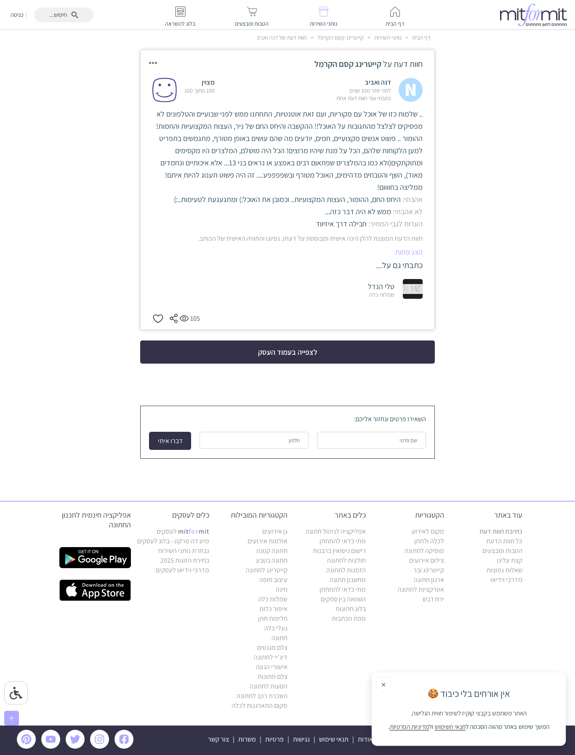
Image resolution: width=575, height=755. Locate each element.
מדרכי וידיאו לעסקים (182, 570)
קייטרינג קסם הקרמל (340, 37)
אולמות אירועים (268, 541)
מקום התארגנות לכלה (260, 705)
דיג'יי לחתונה (271, 657)
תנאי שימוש (334, 739)
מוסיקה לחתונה (424, 550)
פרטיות (274, 739)
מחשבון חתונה (348, 579)
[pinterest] (28, 746)
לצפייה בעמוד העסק (287, 352)
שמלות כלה (273, 599)
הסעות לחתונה (269, 686)
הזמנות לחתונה (346, 570)
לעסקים (183, 531)
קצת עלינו (509, 560)
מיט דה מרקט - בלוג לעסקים (173, 541)
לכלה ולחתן (429, 541)
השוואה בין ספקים (343, 599)
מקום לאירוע (428, 531)
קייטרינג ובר (428, 570)
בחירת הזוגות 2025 (184, 560)
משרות (247, 739)
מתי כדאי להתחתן (342, 541)
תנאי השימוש (450, 727)
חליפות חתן (273, 618)
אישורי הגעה (272, 666)
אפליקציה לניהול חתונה (336, 531)
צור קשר (218, 739)
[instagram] (101, 746)
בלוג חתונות (350, 608)
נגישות (301, 739)
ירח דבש (433, 599)
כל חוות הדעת (504, 541)
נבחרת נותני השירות (183, 550)
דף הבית (421, 37)
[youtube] (52, 746)
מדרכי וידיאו (506, 579)
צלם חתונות (273, 676)
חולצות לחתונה (346, 560)
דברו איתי (170, 440)
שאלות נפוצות (504, 570)
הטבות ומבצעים (502, 550)
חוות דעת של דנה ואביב (281, 37)
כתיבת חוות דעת (500, 531)
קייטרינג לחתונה (267, 570)
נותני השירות (387, 37)
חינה (282, 589)
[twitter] (76, 746)
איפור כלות (273, 608)
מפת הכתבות (349, 618)
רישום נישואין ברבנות (339, 550)
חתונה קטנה (272, 550)
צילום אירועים (426, 560)
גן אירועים (275, 531)
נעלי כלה (276, 628)
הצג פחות (409, 252)
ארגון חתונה (429, 579)
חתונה (280, 637)
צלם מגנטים (272, 647)
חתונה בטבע (272, 560)
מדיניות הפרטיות (409, 727)
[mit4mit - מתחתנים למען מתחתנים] (536, 14)
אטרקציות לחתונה (421, 589)
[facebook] (125, 746)
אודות (365, 739)
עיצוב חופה (273, 579)
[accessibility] (16, 692)
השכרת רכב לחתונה (262, 695)
